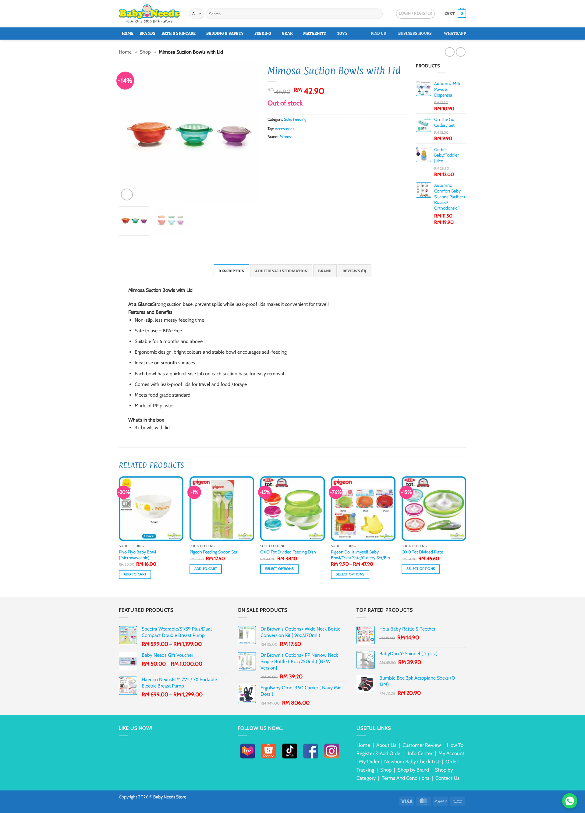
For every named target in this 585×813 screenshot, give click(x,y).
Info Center (420, 753)
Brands (148, 33)
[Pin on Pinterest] (293, 148)
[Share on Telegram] (315, 148)
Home (128, 33)
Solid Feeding (295, 119)
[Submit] (377, 14)
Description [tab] (231, 271)
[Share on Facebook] (271, 148)
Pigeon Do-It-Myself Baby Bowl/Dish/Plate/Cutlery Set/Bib (360, 554)
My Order (369, 761)
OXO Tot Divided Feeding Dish (288, 552)
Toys (342, 33)
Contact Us (447, 778)
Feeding (262, 33)
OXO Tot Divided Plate (422, 552)
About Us (386, 745)
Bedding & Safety (225, 33)
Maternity (314, 33)
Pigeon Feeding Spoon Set (213, 552)
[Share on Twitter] (278, 148)
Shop (145, 52)
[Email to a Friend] (286, 148)
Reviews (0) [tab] (354, 271)
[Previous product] (460, 52)
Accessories (284, 128)
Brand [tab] (325, 271)
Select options (279, 569)
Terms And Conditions (405, 778)
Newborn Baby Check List (411, 761)
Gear (287, 33)
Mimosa (286, 136)
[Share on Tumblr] (308, 148)
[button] (455, 13)
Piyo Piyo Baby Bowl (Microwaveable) (137, 554)
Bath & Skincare (178, 33)
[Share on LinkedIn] (300, 148)
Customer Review (421, 745)
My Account (451, 753)
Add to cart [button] (135, 574)
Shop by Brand (413, 770)
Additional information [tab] (281, 271)
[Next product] (449, 52)
